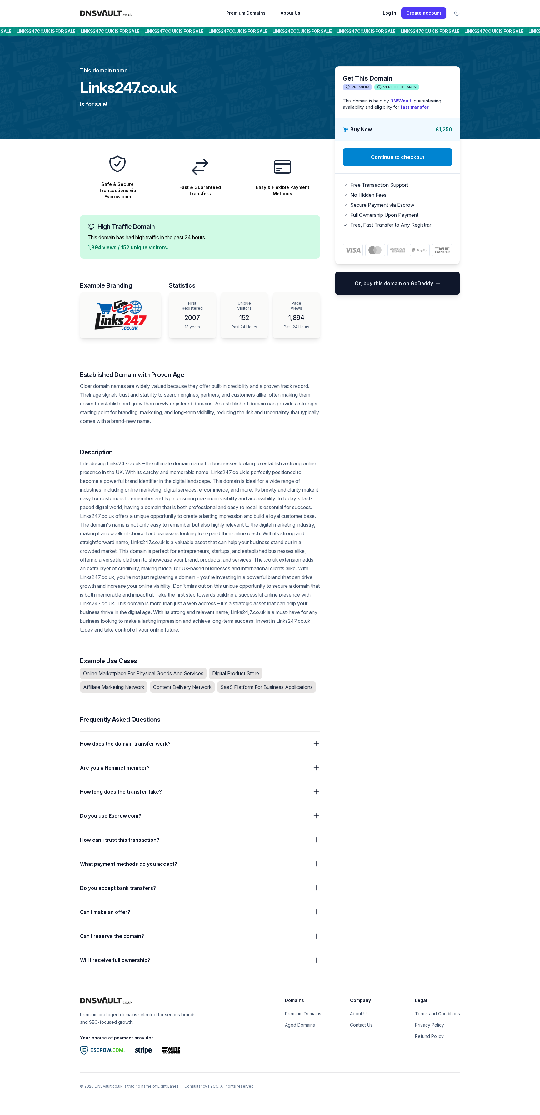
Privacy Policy (429, 1025)
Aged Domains (300, 1025)
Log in (389, 13)
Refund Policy (429, 1036)
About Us (290, 13)
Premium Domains (246, 13)
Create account (423, 13)
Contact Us (361, 1025)
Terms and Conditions (437, 1013)
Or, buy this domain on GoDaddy (394, 283)
